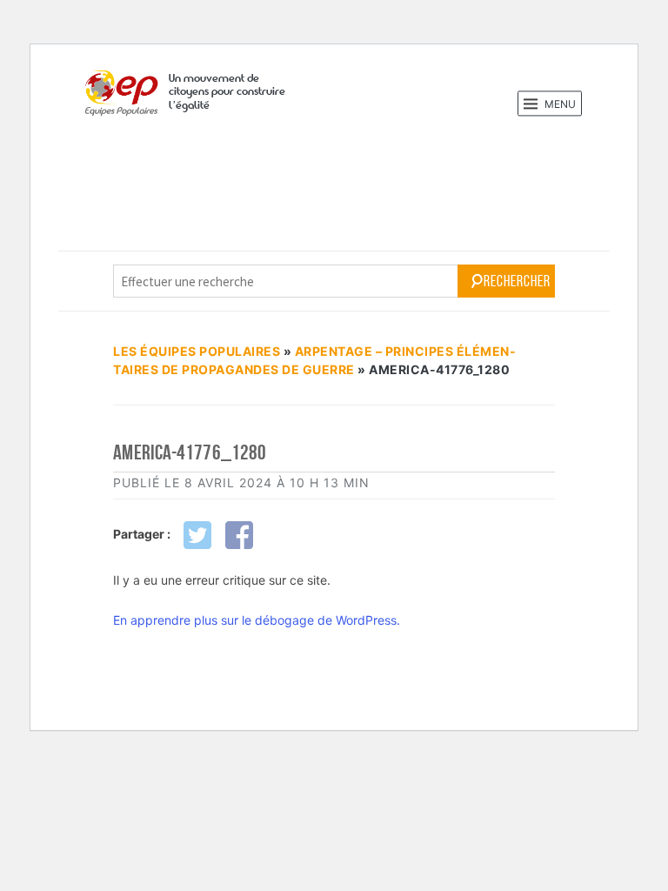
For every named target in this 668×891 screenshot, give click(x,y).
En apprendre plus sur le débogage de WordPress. (256, 620)
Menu (559, 104)
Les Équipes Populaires (196, 351)
